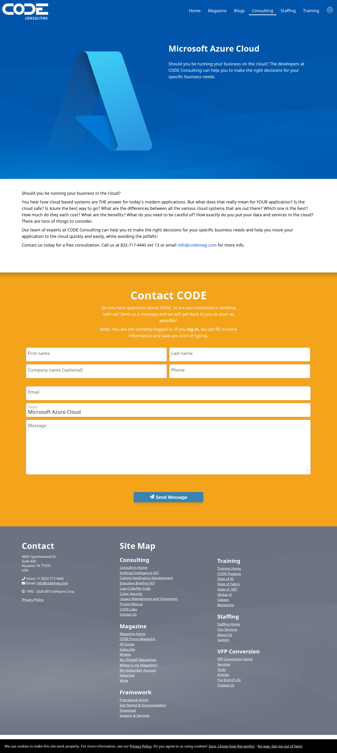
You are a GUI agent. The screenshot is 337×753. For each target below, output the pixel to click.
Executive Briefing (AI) (137, 583)
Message (37, 425)
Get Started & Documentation (143, 705)
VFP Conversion (238, 651)
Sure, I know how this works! (232, 746)
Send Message (170, 497)
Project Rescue (131, 604)
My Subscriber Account (138, 670)
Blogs (239, 10)
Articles (223, 674)
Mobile (125, 654)
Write (124, 680)
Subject (33, 407)
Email (33, 392)
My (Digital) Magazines (138, 659)
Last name (182, 353)
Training (311, 10)
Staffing (288, 10)
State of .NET (227, 589)
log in (193, 329)
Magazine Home (133, 633)
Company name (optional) (55, 370)
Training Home (229, 568)
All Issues (127, 644)
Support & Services (134, 715)
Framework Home (134, 699)
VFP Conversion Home (235, 659)
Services (223, 664)
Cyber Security (131, 593)
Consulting (262, 10)
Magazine (217, 10)
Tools (221, 669)
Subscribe (127, 649)
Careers (223, 639)
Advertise (127, 675)
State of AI (225, 578)
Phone (178, 370)
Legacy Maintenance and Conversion (149, 598)
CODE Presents (229, 573)
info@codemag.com (197, 245)
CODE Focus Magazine (137, 638)
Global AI (224, 594)
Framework (136, 692)
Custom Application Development (146, 577)
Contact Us (128, 614)
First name (39, 353)
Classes (223, 599)
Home (195, 10)
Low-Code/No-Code (135, 588)
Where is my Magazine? (138, 665)
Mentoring (225, 605)
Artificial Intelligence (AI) (139, 572)
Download (128, 710)
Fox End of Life (229, 680)
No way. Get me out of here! (280, 746)
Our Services (227, 629)
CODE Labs (128, 609)
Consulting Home (133, 567)
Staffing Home (228, 624)
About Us (224, 634)
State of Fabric (228, 584)
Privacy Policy (33, 599)
